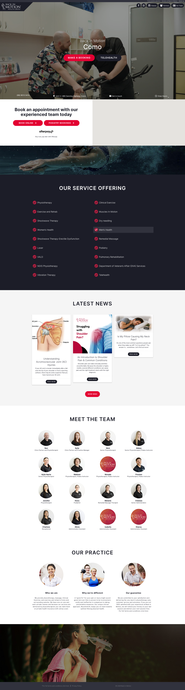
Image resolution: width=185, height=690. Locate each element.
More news (92, 394)
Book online (28, 123)
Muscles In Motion (108, 211)
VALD (40, 257)
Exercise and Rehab (47, 211)
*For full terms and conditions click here (55, 686)
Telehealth (104, 275)
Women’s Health (45, 229)
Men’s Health (105, 229)
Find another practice (153, 1)
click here (144, 611)
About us (181, 1)
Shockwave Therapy (47, 220)
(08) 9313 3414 (23, 95)
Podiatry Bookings (62, 123)
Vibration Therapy (46, 275)
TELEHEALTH (109, 57)
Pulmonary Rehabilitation (111, 257)
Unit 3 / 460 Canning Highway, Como (69, 96)
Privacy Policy (77, 686)
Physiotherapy (44, 202)
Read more (51, 381)
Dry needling (105, 220)
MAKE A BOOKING (79, 57)
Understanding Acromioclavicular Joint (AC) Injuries (51, 361)
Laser (40, 248)
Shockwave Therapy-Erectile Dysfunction (58, 238)
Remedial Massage (108, 238)
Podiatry (103, 248)
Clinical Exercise (107, 202)
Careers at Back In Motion (169, 1)
